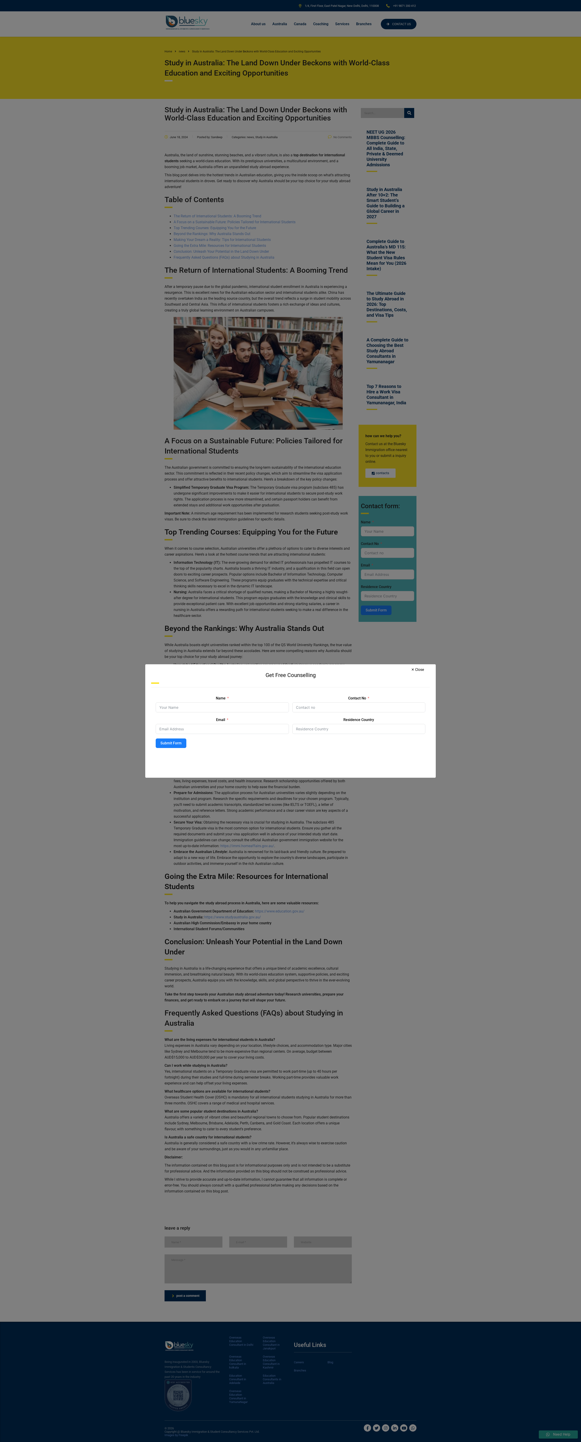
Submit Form (171, 743)
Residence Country (358, 720)
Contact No (357, 698)
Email (220, 720)
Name (221, 698)
